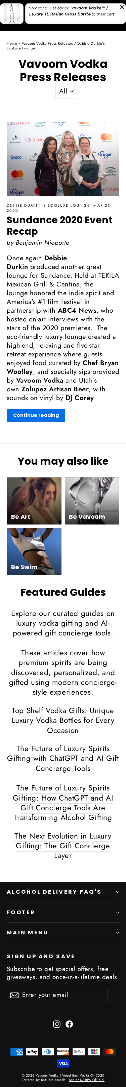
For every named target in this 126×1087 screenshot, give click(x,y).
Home (12, 43)
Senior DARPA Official (86, 1079)
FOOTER (21, 912)
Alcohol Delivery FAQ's (54, 892)
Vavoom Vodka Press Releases (47, 43)
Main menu (27, 932)
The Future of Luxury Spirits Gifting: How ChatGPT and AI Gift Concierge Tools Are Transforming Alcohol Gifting (63, 802)
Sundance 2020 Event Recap (60, 225)
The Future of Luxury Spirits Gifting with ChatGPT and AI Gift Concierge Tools (63, 758)
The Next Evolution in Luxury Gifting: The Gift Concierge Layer (63, 845)
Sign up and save (41, 956)
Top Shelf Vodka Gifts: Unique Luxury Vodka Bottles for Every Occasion (63, 720)
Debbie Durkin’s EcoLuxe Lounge (49, 205)
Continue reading (36, 415)
